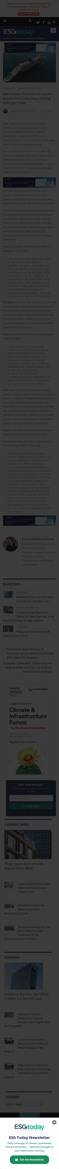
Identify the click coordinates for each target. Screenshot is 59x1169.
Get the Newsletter (32, 1159)
